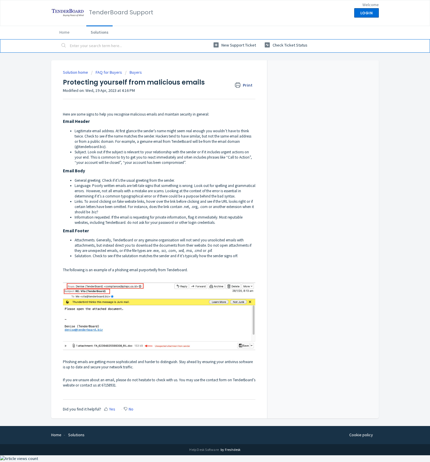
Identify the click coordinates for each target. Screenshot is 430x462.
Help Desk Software (204, 449)
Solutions (100, 32)
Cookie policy (361, 434)
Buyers (136, 72)
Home (64, 32)
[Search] (64, 46)
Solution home (76, 72)
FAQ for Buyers (109, 72)
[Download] (204, 157)
